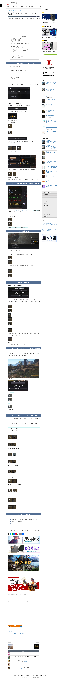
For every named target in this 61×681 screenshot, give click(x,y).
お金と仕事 (45, 207)
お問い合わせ (46, 216)
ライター (49, 72)
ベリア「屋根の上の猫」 (15, 51)
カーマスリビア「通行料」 (15, 54)
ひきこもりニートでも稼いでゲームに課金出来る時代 (16, 633)
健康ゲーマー (46, 209)
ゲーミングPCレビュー (47, 192)
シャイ (22, 355)
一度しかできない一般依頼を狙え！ (17, 40)
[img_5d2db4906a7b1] (24, 241)
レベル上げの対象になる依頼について (16, 38)
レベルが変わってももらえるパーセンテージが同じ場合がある (20, 49)
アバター (23, 179)
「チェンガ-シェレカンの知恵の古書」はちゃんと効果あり (19, 43)
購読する (44, 54)
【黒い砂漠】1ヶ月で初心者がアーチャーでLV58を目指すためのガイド (25, 660)
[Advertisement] (24, 28)
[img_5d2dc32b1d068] (24, 368)
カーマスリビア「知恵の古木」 (16, 57)
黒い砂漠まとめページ (47, 194)
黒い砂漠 (19, 637)
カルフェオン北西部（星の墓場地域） (17, 47)
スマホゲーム (46, 205)
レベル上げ (15, 637)
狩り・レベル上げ (11, 637)
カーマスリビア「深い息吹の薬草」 (17, 55)
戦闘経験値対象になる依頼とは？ (16, 39)
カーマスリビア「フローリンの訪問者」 (17, 56)
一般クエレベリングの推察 (14, 58)
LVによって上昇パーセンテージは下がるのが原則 (18, 50)
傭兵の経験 (12, 169)
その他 (45, 212)
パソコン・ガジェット (47, 196)
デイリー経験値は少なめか (14, 44)
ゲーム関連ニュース (47, 201)
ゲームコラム (46, 198)
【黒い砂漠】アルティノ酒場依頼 (25, 667)
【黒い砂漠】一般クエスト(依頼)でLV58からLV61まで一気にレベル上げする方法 (25, 656)
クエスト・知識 (29, 668)
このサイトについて (47, 214)
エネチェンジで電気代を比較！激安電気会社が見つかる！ (17, 627)
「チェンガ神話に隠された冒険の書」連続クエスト (19, 210)
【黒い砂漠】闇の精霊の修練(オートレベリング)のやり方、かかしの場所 (25, 663)
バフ (13, 154)
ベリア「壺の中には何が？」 (15, 52)
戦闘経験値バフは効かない (15, 41)
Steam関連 (45, 203)
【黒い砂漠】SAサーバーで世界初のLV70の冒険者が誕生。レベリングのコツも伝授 (25, 652)
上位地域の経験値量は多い (14, 46)
